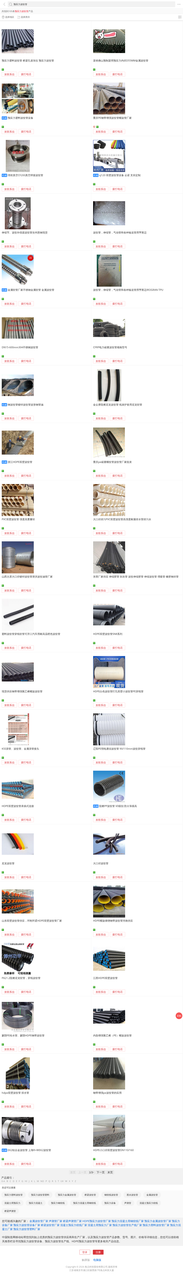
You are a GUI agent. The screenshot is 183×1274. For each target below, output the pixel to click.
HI (26, 1181)
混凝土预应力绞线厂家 (73, 1225)
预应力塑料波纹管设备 (20, 117)
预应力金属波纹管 (67, 1194)
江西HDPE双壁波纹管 (105, 978)
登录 (84, 1252)
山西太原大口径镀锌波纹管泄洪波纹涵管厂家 (27, 576)
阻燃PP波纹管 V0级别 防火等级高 (118, 806)
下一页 (101, 1172)
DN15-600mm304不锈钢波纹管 (20, 347)
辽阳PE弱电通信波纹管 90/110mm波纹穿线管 (119, 748)
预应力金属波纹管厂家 (157, 1221)
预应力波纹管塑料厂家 (26, 1229)
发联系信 (9, 74)
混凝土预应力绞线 (149, 1202)
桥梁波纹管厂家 (50, 1225)
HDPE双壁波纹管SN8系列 (107, 634)
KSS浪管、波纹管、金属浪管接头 (20, 748)
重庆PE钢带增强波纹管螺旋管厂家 (112, 117)
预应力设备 (110, 1202)
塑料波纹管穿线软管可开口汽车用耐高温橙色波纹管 (31, 634)
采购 (179, 1015)
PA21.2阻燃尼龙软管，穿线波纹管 (21, 978)
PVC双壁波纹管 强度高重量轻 (18, 519)
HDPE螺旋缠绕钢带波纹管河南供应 (113, 920)
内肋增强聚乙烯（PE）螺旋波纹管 (112, 1035)
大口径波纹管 (100, 863)
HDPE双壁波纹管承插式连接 (18, 806)
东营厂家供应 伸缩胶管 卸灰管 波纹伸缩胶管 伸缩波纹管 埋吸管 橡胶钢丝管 (136, 576)
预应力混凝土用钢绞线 (84, 1202)
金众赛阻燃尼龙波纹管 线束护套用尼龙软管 (117, 404)
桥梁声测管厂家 (72, 1221)
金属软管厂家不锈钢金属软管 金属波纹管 (31, 289)
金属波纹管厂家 (38, 1221)
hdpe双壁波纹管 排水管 (15, 1092)
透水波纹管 (132, 1194)
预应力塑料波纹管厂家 (156, 1225)
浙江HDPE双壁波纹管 (20, 462)
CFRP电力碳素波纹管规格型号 (110, 347)
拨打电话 (26, 74)
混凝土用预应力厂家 (100, 1225)
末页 (110, 1172)
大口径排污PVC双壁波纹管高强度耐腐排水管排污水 (122, 519)
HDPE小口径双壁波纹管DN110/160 (113, 1150)
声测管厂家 (55, 1221)
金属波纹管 (152, 1194)
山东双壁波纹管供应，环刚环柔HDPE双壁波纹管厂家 (32, 920)
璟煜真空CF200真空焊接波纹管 (25, 175)
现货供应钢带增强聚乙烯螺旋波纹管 (22, 691)
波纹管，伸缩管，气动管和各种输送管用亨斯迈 (120, 232)
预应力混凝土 (35, 1202)
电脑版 (97, 1260)
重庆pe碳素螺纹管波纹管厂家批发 (112, 462)
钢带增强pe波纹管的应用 (107, 1092)
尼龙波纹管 (8, 863)
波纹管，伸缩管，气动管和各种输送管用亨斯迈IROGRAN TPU (128, 289)
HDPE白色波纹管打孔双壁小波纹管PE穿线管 (118, 691)
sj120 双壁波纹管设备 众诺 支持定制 (120, 175)
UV (62, 1181)
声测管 (127, 1202)
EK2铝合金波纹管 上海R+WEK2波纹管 (29, 1150)
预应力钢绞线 (58, 1202)
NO (42, 1181)
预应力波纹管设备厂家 (26, 1225)
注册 (98, 1252)
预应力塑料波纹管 (13, 1194)
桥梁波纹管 (90, 1194)
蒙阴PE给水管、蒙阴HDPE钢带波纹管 (23, 1035)
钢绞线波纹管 (111, 1194)
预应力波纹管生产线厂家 (127, 1225)
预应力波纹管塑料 (40, 1194)
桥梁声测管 (10, 1211)
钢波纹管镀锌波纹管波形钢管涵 (25, 404)
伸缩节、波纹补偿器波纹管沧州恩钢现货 (25, 232)
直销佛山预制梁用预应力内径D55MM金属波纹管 (120, 60)
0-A (3, 1181)
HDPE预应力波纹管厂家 (96, 1221)
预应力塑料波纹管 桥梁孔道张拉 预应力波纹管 (28, 60)
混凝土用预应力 (12, 1202)
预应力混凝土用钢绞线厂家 (128, 1221)
